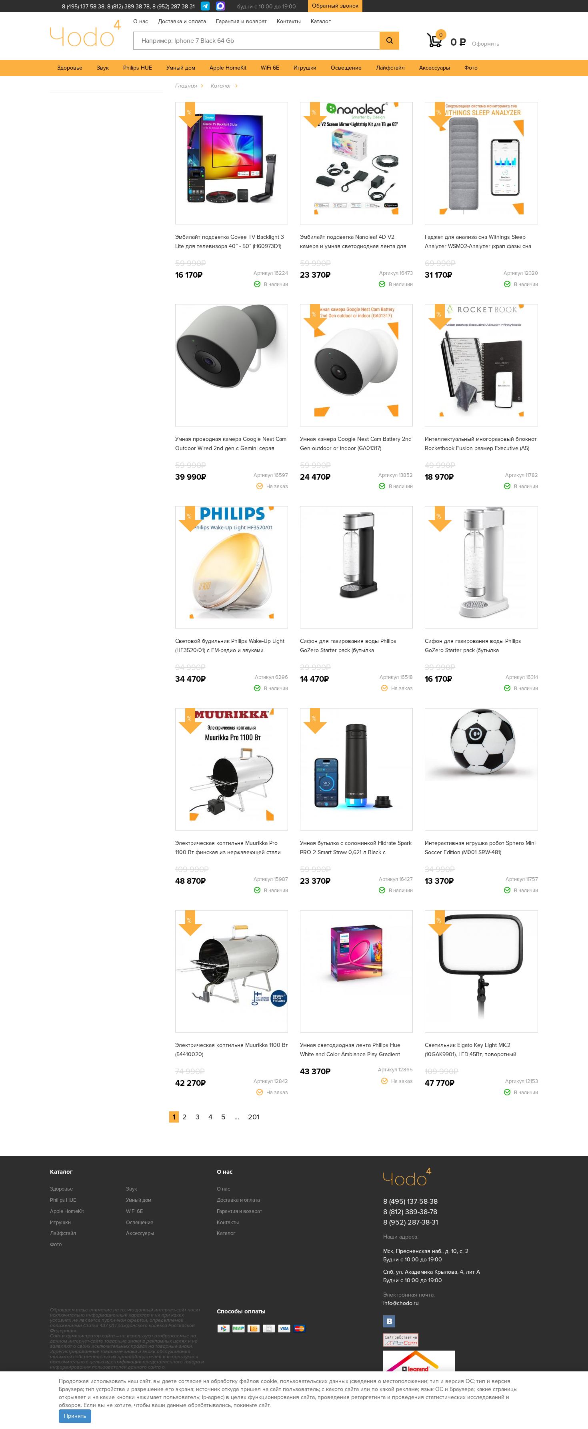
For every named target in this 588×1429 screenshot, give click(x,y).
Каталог (321, 21)
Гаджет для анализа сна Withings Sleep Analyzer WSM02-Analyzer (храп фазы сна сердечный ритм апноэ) (478, 246)
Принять (75, 1416)
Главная (186, 85)
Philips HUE (137, 67)
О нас (140, 21)
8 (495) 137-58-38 (83, 6)
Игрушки (305, 67)
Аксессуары (434, 67)
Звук (103, 67)
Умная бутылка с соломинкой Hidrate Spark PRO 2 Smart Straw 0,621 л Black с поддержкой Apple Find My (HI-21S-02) (356, 852)
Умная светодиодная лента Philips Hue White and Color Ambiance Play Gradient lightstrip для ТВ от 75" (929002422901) (350, 1054)
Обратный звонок (335, 5)
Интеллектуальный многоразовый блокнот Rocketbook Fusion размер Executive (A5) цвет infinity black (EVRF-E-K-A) (481, 448)
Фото (471, 67)
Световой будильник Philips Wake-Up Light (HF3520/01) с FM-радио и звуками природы (229, 650)
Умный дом (180, 67)
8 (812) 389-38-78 (128, 6)
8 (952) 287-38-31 (173, 6)
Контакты (289, 21)
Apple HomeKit (228, 67)
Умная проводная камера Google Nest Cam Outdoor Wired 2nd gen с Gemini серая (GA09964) (230, 448)
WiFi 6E (270, 67)
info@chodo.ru (401, 1303)
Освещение (346, 67)
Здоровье (69, 67)
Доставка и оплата (182, 21)
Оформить (485, 43)
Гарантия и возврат (241, 21)
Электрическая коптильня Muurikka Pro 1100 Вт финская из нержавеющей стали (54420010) (228, 852)
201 (253, 1117)
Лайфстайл (390, 67)
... (236, 1117)
